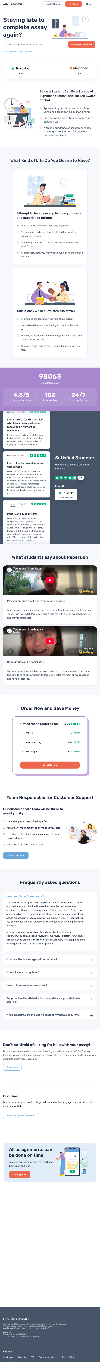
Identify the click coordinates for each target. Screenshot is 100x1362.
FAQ (32, 1357)
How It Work (8, 1357)
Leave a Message (15, 855)
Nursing (21, 51)
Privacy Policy (68, 1357)
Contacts (22, 1357)
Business (13, 51)
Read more (12, 1067)
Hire (73, 4)
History (29, 51)
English (5, 51)
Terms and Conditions (48, 1357)
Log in (53, 4)
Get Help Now (19, 1174)
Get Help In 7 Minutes (81, 44)
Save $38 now (50, 765)
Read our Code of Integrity (20, 1115)
